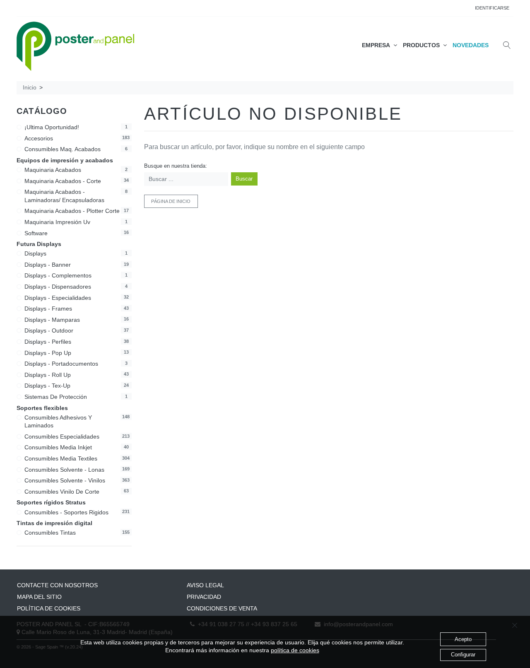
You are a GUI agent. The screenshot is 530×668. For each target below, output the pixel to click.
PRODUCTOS (423, 45)
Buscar (244, 179)
